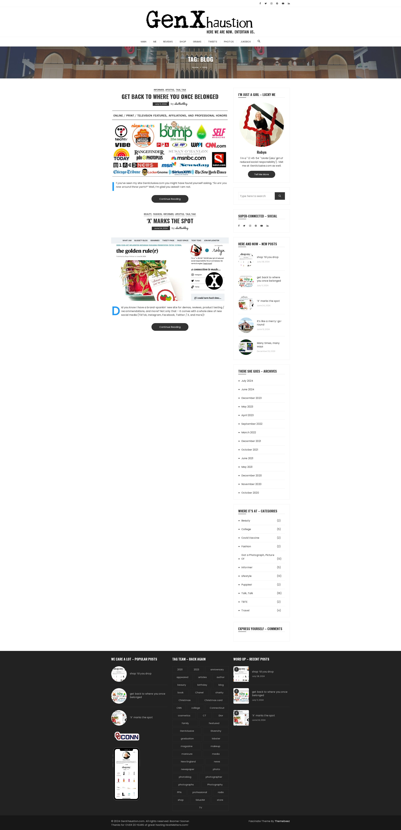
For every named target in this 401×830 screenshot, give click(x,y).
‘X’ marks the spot (170, 221)
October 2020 (250, 493)
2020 (180, 669)
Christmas (185, 700)
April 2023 (247, 415)
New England (188, 761)
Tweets (212, 41)
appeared (182, 677)
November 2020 (251, 484)
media (216, 753)
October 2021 (249, 449)
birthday (202, 684)
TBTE (244, 602)
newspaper (187, 769)
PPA (179, 792)
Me (154, 41)
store (220, 800)
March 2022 (248, 432)
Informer (159, 89)
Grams (197, 41)
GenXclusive (187, 730)
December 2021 (251, 441)
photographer (214, 776)
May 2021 (247, 467)
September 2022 (251, 424)
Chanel (199, 692)
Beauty (147, 214)
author (220, 677)
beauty (181, 684)
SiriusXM (200, 800)
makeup (215, 746)
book (180, 692)
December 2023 (251, 398)
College (246, 529)
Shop (183, 41)
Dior (221, 715)
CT (204, 715)
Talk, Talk (181, 89)
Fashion (157, 214)
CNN (179, 707)
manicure (187, 753)
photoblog (185, 776)
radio (221, 792)
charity (219, 692)
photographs (186, 784)
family (185, 723)
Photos (229, 41)
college (195, 707)
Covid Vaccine (250, 538)
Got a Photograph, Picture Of (257, 557)
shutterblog (180, 104)
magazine (187, 746)
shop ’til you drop (268, 257)
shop (181, 800)
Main (143, 41)
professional (200, 792)
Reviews (168, 41)
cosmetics (184, 715)
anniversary (217, 669)
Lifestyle (169, 89)
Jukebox (246, 41)
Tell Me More (261, 174)
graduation (187, 738)
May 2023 (247, 406)
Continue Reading (170, 199)
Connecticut (217, 707)
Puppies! (246, 584)
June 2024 (247, 389)
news (217, 761)
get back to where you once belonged (170, 96)
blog (221, 684)
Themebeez (282, 821)
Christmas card (213, 700)
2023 (196, 669)
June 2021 (247, 458)
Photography (215, 784)
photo (216, 769)
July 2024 (247, 381)
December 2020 (251, 475)
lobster (216, 738)
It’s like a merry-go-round (269, 323)
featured (214, 723)
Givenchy (216, 730)
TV (200, 807)
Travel (245, 610)
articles (202, 677)
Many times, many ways (268, 344)
